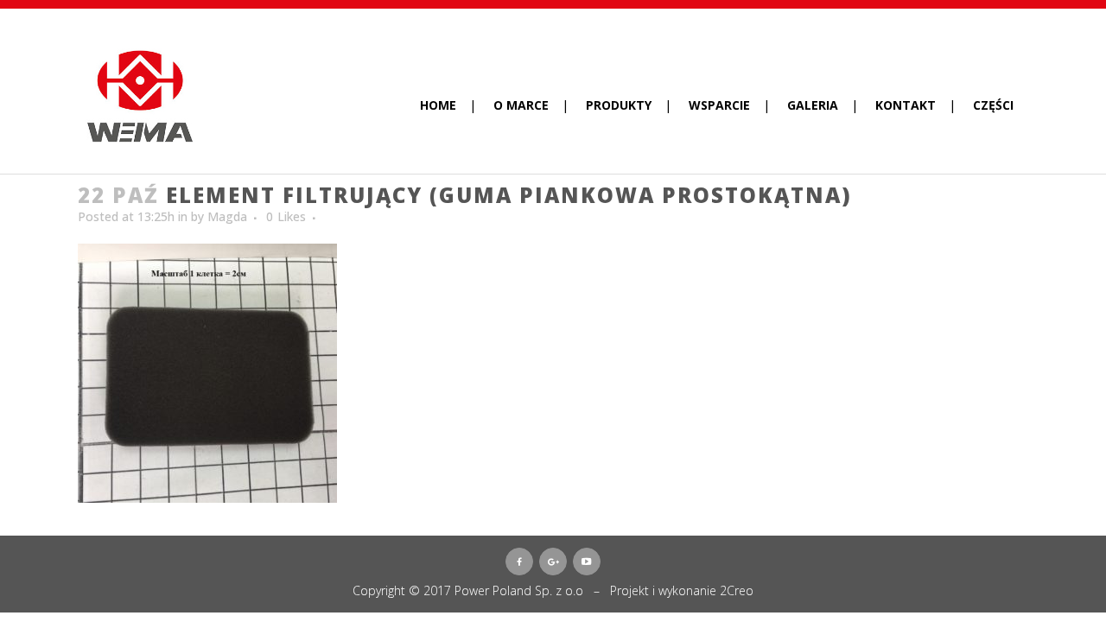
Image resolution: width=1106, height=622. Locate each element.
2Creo (736, 590)
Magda (227, 216)
